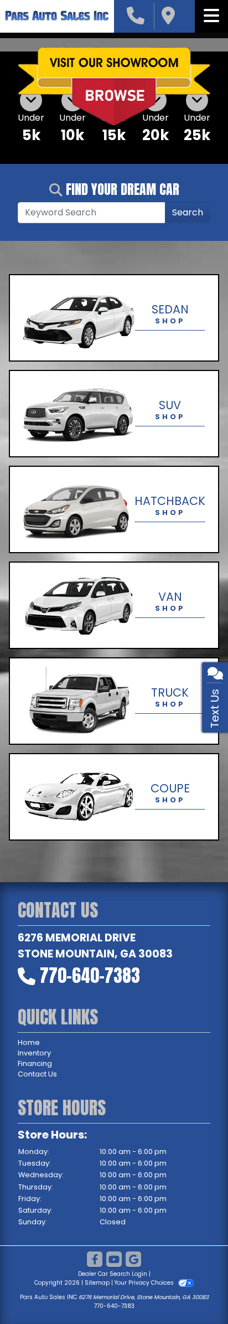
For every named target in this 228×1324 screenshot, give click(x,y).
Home (29, 1042)
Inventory (34, 1053)
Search (187, 212)
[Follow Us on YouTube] (114, 1260)
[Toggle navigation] (211, 16)
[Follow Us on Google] (133, 1260)
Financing (35, 1063)
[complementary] (195, 1291)
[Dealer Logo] (57, 16)
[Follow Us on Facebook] (94, 1260)
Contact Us (37, 1074)
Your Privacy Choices (145, 1283)
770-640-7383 (90, 975)
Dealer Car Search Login (112, 1274)
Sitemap (97, 1283)
